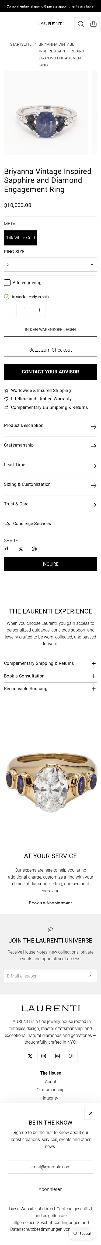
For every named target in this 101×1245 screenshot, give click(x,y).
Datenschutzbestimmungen (36, 1229)
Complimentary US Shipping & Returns (49, 407)
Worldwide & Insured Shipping (41, 390)
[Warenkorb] (93, 23)
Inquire (50, 564)
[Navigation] (7, 24)
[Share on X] (21, 550)
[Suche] (80, 23)
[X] (30, 1056)
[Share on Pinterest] (34, 550)
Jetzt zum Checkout (50, 350)
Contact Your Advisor (50, 371)
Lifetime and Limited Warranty (41, 398)
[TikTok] (71, 1056)
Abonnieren (50, 1189)
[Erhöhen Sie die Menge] (39, 310)
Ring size (14, 251)
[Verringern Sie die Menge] (10, 310)
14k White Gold (20, 237)
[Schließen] (90, 1113)
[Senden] (90, 976)
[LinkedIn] (57, 1056)
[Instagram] (43, 1056)
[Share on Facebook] (7, 550)
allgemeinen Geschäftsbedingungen (46, 1222)
